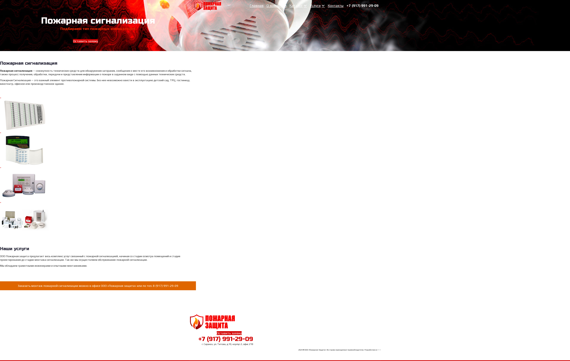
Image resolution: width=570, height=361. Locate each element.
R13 (379, 350)
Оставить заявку (85, 41)
